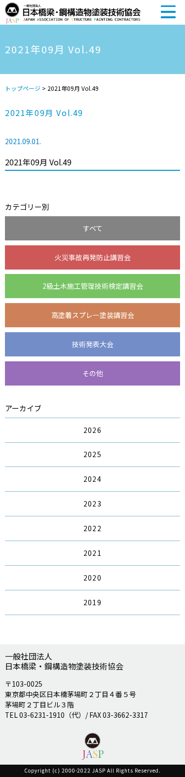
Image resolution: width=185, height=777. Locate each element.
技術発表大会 (92, 344)
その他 (92, 373)
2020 (92, 578)
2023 (92, 503)
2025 (92, 454)
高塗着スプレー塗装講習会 (92, 315)
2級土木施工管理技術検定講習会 (92, 286)
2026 (92, 430)
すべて (93, 228)
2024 (92, 479)
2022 (92, 528)
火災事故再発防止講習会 (93, 257)
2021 (92, 553)
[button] (168, 11)
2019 (92, 602)
